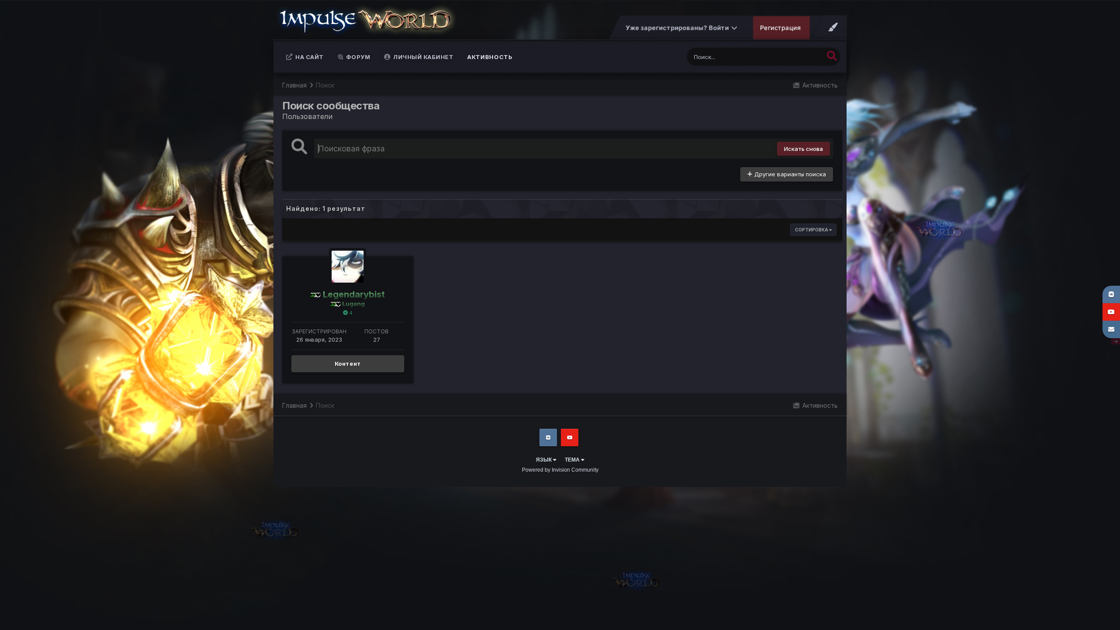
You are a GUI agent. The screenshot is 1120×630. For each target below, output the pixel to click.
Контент (348, 363)
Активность (490, 56)
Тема (573, 460)
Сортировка (812, 229)
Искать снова (803, 148)
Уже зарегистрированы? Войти (679, 28)
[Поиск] (832, 56)
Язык (544, 460)
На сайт (309, 56)
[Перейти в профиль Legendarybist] (347, 266)
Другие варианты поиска (789, 174)
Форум (357, 56)
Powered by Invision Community (560, 470)
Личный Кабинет (423, 56)
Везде (804, 56)
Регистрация (780, 28)
